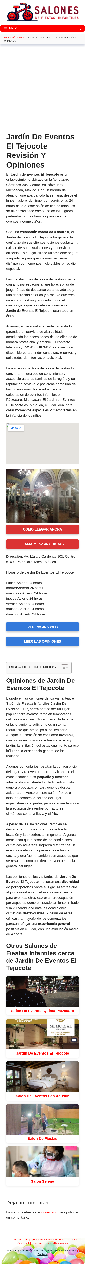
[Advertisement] (42, 89)
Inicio (7, 38)
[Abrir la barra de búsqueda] (79, 28)
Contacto (43, 1254)
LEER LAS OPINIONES (42, 641)
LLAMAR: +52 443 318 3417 (42, 544)
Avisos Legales (15, 1250)
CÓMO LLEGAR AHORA (42, 529)
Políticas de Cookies (65, 1250)
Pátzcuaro (18, 38)
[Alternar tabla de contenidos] (62, 667)
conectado (49, 1212)
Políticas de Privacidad (39, 1250)
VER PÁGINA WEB (42, 627)
